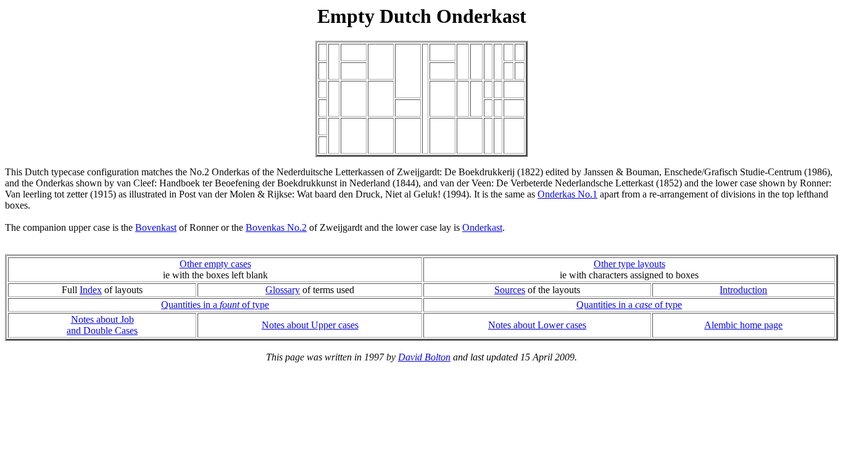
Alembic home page (743, 325)
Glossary (282, 290)
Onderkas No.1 (567, 194)
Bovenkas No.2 (276, 227)
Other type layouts (629, 264)
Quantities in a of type (215, 304)
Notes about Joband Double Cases (102, 325)
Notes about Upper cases (310, 325)
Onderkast (482, 227)
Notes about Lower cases (537, 325)
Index (91, 290)
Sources (509, 290)
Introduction (743, 290)
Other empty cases (215, 264)
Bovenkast (155, 227)
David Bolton (424, 357)
